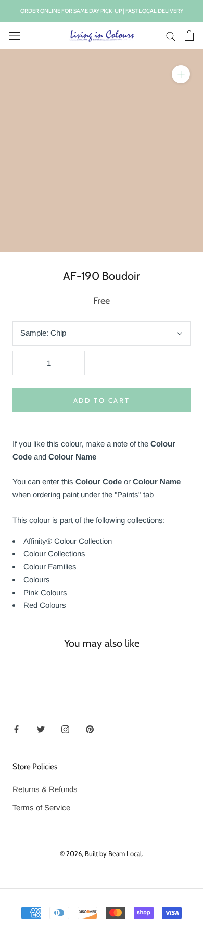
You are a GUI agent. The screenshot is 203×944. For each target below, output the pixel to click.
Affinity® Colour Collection (67, 541)
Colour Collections (54, 553)
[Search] (170, 36)
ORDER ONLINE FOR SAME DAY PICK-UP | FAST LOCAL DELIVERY (101, 11)
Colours (36, 579)
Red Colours (44, 605)
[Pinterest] (90, 729)
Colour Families (50, 566)
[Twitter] (41, 729)
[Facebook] (16, 729)
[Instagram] (65, 729)
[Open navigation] (14, 35)
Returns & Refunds (45, 789)
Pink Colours (45, 592)
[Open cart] (189, 35)
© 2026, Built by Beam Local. (101, 853)
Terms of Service (41, 807)
